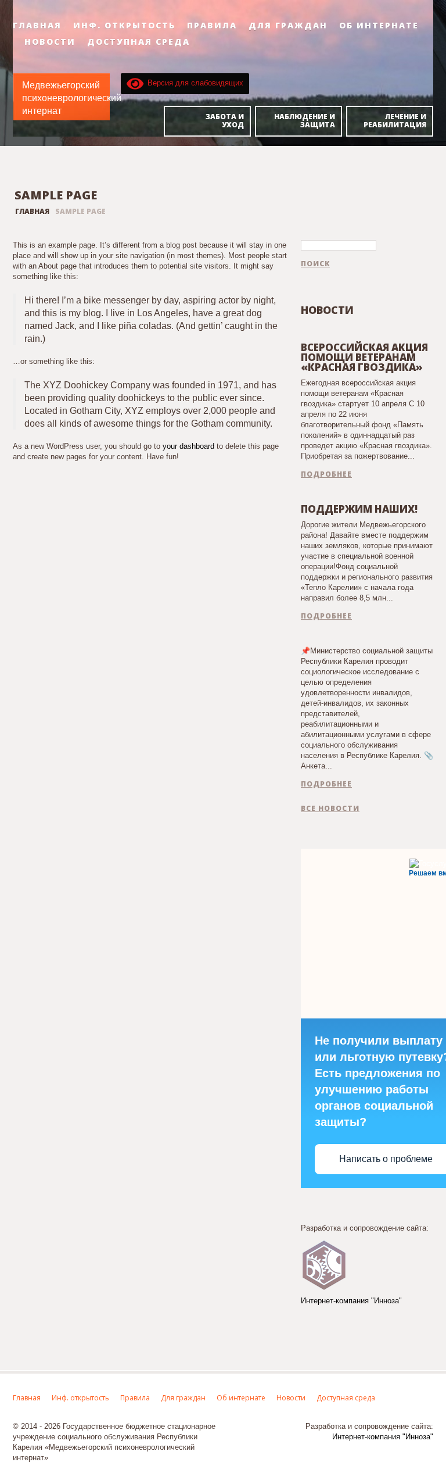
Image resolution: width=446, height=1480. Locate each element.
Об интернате (379, 25)
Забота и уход (225, 121)
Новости (49, 42)
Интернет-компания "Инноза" (351, 1300)
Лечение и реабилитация (395, 121)
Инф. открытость (124, 25)
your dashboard (188, 446)
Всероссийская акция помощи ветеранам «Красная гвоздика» (364, 357)
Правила (212, 25)
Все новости (330, 809)
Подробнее (326, 474)
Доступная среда (138, 42)
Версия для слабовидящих (193, 82)
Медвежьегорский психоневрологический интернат (71, 98)
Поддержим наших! (359, 509)
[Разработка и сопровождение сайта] (324, 1264)
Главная (37, 25)
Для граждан (288, 25)
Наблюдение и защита (304, 121)
